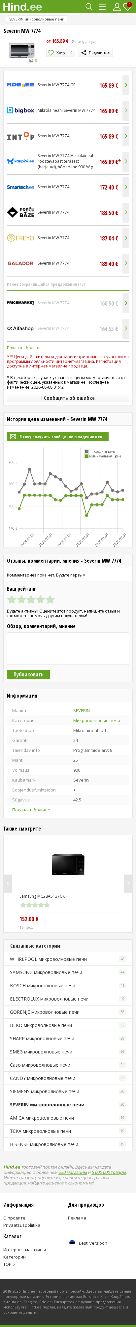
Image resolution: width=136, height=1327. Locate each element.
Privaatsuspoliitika (21, 1225)
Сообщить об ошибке (68, 398)
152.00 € (28, 919)
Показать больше (31, 810)
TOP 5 (9, 1264)
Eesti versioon (93, 1243)
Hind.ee (11, 1167)
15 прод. (26, 927)
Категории (102, 6)
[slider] (31, 599)
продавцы (83, 41)
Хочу (64, 52)
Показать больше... (26, 348)
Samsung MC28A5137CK (42, 896)
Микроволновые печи (96, 720)
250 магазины (72, 1172)
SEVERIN (81, 710)
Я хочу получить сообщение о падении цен (60, 437)
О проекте (14, 1218)
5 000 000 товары (108, 1172)
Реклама (77, 1218)
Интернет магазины (24, 1250)
